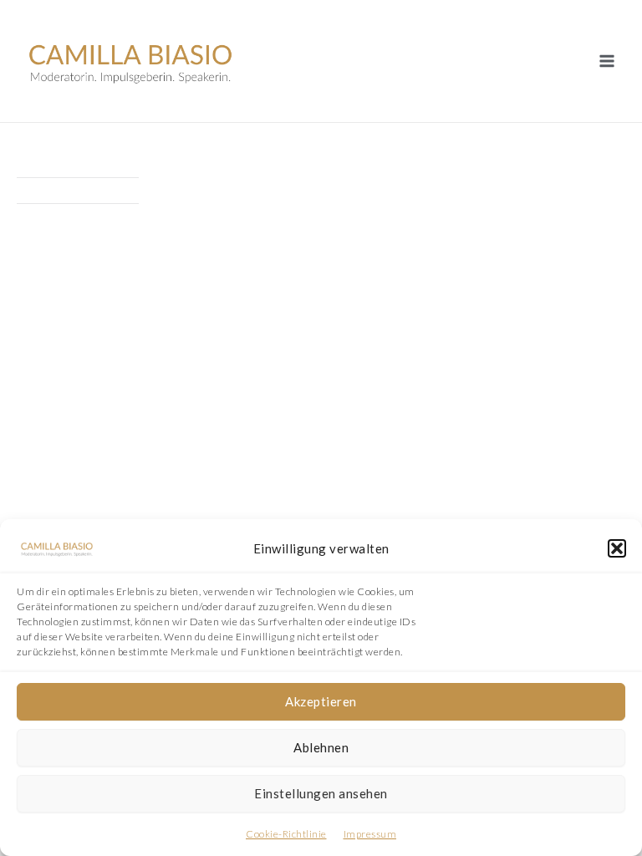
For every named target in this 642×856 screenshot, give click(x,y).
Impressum (370, 834)
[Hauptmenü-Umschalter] (606, 61)
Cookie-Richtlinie (286, 834)
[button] (617, 548)
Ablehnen (321, 747)
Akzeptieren (321, 701)
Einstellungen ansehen (321, 793)
